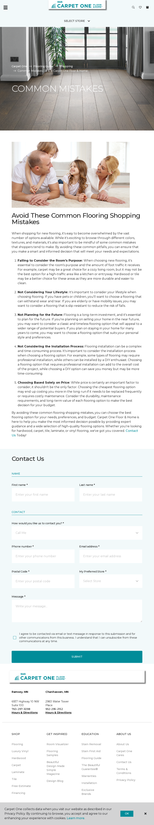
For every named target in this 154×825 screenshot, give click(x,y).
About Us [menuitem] (122, 744)
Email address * (89, 546)
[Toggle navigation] (5, 7)
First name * (20, 485)
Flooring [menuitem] (17, 744)
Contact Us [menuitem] (123, 762)
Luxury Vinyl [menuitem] (20, 751)
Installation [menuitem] (89, 783)
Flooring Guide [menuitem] (91, 758)
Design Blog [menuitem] (55, 781)
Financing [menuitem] (18, 793)
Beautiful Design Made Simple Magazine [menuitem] (56, 768)
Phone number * (23, 546)
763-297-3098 (21, 709)
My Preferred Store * (92, 571)
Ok (127, 813)
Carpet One (19, 66)
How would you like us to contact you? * (38, 523)
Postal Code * (20, 571)
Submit (77, 656)
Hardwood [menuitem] (19, 758)
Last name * (87, 485)
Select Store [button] (74, 21)
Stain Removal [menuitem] (91, 744)
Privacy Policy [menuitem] (125, 780)
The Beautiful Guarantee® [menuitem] (91, 767)
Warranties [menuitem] (89, 776)
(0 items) (147, 7)
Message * (18, 596)
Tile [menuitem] (14, 779)
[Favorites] (140, 7)
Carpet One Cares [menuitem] (124, 753)
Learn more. (76, 818)
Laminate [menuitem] (18, 772)
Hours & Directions (25, 712)
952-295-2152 (54, 709)
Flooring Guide (43, 66)
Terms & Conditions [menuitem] (123, 771)
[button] (133, 7)
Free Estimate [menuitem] (21, 786)
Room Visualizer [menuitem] (58, 744)
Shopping (66, 66)
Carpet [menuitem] (16, 765)
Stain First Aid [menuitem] (91, 751)
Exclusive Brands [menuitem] (88, 792)
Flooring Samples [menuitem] (52, 753)
